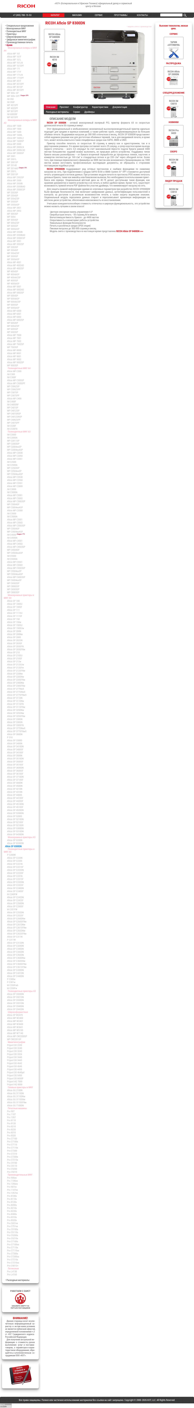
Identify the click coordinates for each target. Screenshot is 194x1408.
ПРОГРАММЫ (120, 15)
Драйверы (89, 111)
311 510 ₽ (173, 192)
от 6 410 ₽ (173, 45)
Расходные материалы (57, 111)
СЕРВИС (98, 15)
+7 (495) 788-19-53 (21, 15)
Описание (50, 107)
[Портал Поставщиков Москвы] (20, 1309)
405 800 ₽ (54, 37)
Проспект (64, 107)
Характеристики (100, 107)
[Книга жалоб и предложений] (20, 1385)
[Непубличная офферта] (20, 1356)
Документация (119, 107)
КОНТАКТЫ (142, 15)
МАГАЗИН (77, 15)
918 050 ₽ (173, 104)
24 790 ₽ (174, 74)
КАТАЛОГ (55, 15)
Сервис (76, 111)
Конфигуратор (80, 107)
